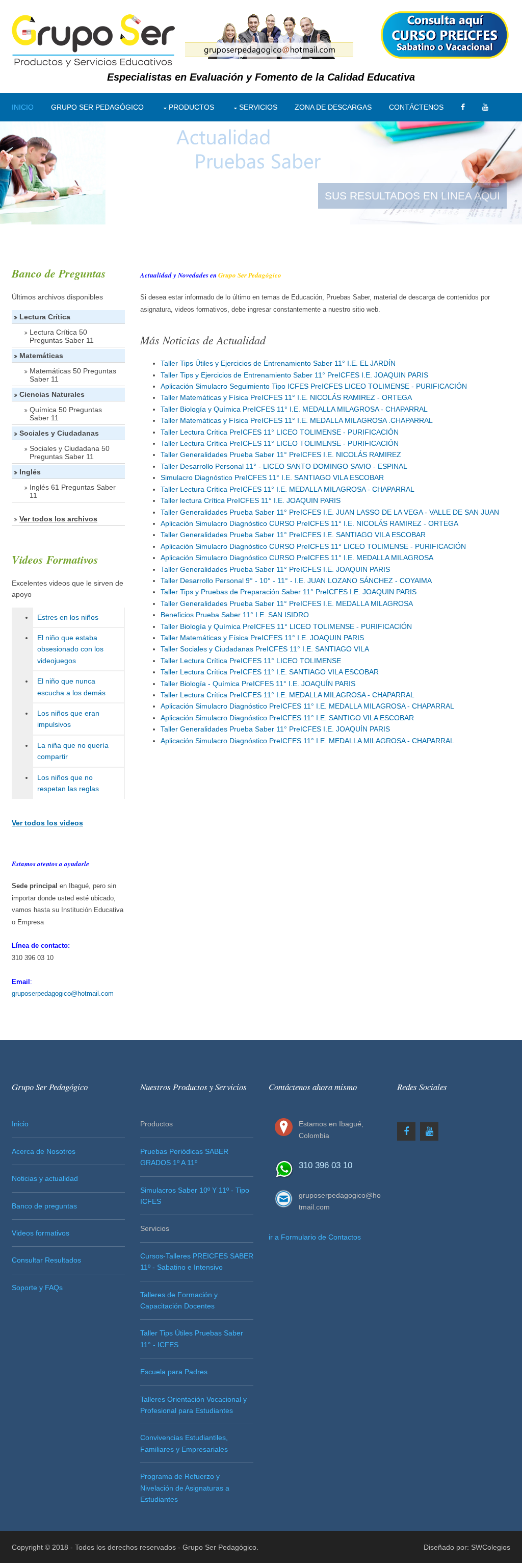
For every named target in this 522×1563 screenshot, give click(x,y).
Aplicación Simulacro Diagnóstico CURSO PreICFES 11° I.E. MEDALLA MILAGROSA (297, 557)
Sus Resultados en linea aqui (412, 195)
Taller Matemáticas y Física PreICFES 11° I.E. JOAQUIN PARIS (262, 638)
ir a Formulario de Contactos (315, 1237)
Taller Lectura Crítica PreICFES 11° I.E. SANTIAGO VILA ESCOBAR (270, 672)
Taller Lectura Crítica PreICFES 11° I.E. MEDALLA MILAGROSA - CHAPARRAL (287, 489)
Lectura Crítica (44, 317)
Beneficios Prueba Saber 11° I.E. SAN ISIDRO (235, 615)
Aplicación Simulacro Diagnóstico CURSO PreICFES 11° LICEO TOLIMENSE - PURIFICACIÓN (313, 546)
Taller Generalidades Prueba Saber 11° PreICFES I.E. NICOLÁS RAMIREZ (281, 454)
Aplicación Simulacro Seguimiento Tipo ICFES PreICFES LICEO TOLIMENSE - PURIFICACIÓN (314, 386)
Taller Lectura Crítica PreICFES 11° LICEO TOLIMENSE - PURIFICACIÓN (280, 432)
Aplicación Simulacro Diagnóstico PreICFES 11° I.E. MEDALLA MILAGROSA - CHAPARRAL (307, 706)
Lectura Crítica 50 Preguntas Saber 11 (62, 336)
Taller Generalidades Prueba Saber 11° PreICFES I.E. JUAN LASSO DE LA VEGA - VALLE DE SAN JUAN (330, 512)
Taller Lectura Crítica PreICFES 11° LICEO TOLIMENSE (251, 661)
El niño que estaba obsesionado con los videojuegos (70, 649)
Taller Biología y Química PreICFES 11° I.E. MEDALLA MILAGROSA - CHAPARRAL (294, 409)
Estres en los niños (67, 617)
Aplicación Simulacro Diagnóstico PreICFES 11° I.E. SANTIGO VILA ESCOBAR (287, 718)
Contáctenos (416, 107)
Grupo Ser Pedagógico (97, 107)
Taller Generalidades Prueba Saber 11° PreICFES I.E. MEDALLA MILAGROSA (287, 603)
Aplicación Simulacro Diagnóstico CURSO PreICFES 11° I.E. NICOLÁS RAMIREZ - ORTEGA (309, 523)
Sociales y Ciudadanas (59, 433)
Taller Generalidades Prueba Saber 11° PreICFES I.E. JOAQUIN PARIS (275, 569)
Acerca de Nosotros (43, 1151)
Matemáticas (41, 355)
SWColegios (490, 1547)
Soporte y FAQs (37, 1287)
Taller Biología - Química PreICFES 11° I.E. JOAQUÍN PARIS (258, 683)
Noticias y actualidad (45, 1178)
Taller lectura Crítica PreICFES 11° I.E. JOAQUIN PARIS (251, 500)
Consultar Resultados (46, 1260)
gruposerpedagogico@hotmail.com (63, 993)
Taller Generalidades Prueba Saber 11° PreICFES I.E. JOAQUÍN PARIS (275, 729)
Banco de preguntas (44, 1206)
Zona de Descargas (333, 107)
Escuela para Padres (173, 1372)
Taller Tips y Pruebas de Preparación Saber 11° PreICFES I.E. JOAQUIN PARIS (288, 592)
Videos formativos (40, 1233)
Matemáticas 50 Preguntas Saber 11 (73, 375)
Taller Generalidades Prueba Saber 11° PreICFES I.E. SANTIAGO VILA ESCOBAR (293, 535)
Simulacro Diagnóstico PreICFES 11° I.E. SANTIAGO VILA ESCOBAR (272, 477)
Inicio (23, 107)
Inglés (30, 472)
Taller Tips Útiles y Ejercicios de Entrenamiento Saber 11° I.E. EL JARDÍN (278, 363)
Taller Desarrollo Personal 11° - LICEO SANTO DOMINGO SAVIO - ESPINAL (284, 466)
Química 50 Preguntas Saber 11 (66, 414)
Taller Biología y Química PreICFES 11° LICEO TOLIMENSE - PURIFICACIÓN (286, 626)
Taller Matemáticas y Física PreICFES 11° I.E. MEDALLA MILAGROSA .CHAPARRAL (297, 420)
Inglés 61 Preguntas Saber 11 (73, 491)
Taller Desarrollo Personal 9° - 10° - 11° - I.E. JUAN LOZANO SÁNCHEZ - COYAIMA (296, 580)
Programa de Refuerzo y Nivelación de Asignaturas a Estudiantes (184, 1487)
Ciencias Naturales (52, 394)
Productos (191, 107)
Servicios (258, 107)
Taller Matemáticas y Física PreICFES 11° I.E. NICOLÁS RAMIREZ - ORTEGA (286, 397)
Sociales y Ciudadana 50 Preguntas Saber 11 (70, 452)
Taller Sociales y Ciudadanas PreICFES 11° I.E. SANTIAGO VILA (265, 649)
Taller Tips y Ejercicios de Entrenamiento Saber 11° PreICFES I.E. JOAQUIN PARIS (294, 375)
